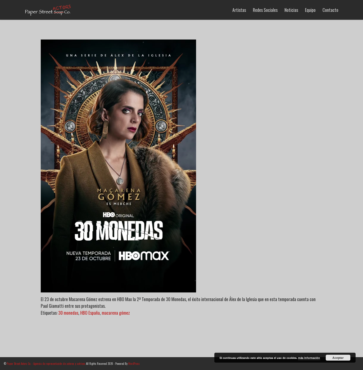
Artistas (239, 10)
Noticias (291, 10)
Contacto (330, 10)
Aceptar (338, 357)
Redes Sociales (265, 10)
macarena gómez (116, 312)
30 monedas (68, 312)
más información (309, 358)
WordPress (134, 364)
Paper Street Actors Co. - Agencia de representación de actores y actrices (46, 364)
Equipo (310, 10)
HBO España (90, 312)
